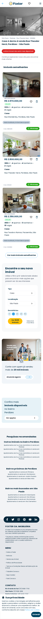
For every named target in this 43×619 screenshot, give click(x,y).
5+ (25, 314)
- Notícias (8, 556)
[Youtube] (30, 519)
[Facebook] (7, 519)
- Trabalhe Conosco (12, 571)
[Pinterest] (24, 519)
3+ (17, 314)
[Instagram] (18, 519)
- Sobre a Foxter (10, 552)
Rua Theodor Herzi (23, 38)
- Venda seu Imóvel (12, 559)
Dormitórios (13, 310)
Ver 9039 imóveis (15, 321)
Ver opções (11, 418)
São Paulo (5, 38)
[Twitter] (13, 519)
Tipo (10, 289)
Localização (13, 299)
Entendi (36, 614)
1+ (9, 314)
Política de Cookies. (32, 610)
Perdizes (12, 38)
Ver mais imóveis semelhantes (21, 255)
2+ (13, 314)
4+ (21, 314)
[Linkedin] (35, 519)
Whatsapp (34, 128)
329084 (32, 38)
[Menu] (40, 3)
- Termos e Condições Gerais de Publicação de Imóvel (21, 567)
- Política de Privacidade (13, 563)
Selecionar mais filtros (30, 322)
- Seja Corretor (10, 575)
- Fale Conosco (10, 578)
